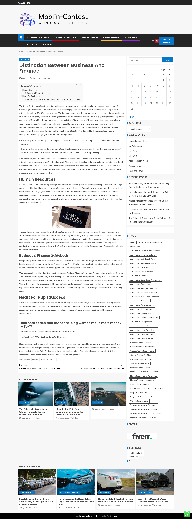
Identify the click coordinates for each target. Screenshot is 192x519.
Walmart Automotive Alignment (143, 405)
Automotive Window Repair (141, 338)
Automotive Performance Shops (143, 305)
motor (156, 372)
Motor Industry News (38, 37)
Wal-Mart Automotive (139, 401)
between (27, 359)
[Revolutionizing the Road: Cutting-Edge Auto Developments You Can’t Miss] (76, 482)
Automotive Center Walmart (142, 271)
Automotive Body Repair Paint (142, 259)
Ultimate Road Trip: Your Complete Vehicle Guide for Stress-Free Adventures (69, 412)
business (35, 359)
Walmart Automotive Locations (143, 417)
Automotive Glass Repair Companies (145, 280)
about (132, 242)
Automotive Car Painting (140, 267)
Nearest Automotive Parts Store (143, 376)
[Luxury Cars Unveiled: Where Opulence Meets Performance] (155, 482)
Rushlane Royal (111, 37)
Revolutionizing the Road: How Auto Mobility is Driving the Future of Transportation (36, 502)
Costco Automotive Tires (140, 355)
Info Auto (32, 44)
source (63, 336)
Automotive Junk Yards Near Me (143, 288)
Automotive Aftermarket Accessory (145, 251)
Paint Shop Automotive (139, 384)
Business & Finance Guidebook (38, 93)
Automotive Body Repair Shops (143, 263)
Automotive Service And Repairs (143, 326)
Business (57, 264)
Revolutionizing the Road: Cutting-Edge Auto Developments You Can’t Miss (76, 502)
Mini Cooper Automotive (140, 372)
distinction (45, 359)
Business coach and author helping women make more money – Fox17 (53, 99)
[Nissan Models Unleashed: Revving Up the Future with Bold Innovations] (116, 482)
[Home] (20, 37)
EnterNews (99, 516)
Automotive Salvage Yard (140, 313)
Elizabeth (24, 78)
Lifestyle (133, 156)
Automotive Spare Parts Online (143, 330)
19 (144, 97)
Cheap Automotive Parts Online (143, 347)
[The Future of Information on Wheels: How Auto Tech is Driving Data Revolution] (35, 394)
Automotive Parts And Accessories (144, 296)
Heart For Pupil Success (32, 96)
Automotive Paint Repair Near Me (144, 292)
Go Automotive (90, 37)
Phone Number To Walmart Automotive (146, 388)
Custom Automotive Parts (141, 359)
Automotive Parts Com (139, 301)
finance (53, 359)
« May (131, 116)
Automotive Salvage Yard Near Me (144, 317)
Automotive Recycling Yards (141, 309)
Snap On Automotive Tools (141, 397)
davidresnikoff (135, 453)
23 (169, 97)
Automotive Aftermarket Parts (143, 255)
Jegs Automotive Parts (139, 363)
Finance (111, 191)
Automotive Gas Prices (139, 276)
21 (157, 97)
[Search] (153, 40)
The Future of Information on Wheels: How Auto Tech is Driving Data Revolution (33, 412)
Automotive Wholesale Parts (142, 334)
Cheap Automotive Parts (140, 342)
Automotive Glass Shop (140, 284)
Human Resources (30, 90)
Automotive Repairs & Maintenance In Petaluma (40, 367)
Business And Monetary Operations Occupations (102, 367)
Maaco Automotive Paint (140, 367)
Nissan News (131, 37)
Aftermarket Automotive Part (151, 242)
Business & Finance (41, 165)
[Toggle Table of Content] (77, 86)
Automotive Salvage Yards (141, 321)
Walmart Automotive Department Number (147, 413)
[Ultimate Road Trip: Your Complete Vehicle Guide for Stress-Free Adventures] (71, 394)
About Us (47, 44)
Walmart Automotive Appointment (144, 409)
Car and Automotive (65, 37)
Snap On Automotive (139, 392)
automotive (135, 246)
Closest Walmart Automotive (142, 351)
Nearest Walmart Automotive (142, 380)
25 (138, 103)
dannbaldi (133, 456)
